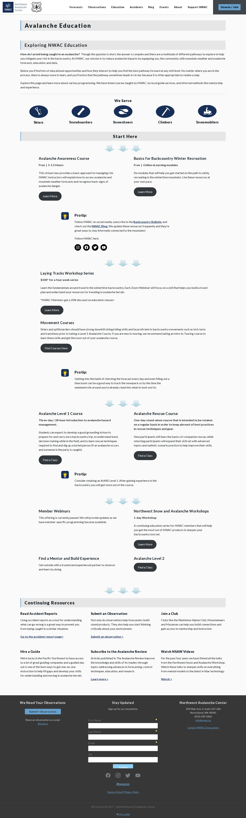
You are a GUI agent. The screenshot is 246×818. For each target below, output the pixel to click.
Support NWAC (198, 7)
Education (117, 7)
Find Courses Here (56, 348)
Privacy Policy (131, 792)
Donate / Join (229, 7)
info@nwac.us (203, 720)
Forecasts (76, 7)
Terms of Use (114, 792)
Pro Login (124, 814)
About (178, 7)
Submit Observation (43, 711)
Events (164, 7)
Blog (151, 7)
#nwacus (43, 723)
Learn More (50, 196)
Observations (97, 7)
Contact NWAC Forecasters (203, 727)
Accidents (136, 7)
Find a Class (50, 460)
